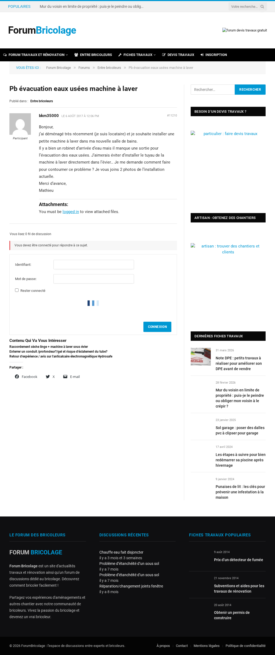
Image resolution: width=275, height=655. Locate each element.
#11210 (172, 115)
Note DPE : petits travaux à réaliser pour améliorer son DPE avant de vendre (239, 363)
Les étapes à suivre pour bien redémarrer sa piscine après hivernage (241, 460)
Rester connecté (32, 291)
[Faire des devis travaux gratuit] (244, 30)
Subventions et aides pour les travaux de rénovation (239, 588)
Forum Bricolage (58, 68)
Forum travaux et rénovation (36, 55)
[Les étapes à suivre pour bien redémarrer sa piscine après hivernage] (201, 453)
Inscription (216, 55)
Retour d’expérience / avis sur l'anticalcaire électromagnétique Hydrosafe (60, 356)
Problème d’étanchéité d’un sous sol (129, 563)
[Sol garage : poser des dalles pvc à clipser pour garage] (201, 426)
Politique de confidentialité (246, 646)
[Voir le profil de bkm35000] (20, 134)
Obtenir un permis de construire (232, 615)
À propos (163, 646)
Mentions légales (207, 646)
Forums (84, 68)
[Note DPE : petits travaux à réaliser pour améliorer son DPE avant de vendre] (201, 356)
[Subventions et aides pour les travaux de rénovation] (199, 584)
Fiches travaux (138, 55)
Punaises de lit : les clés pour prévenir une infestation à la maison (240, 492)
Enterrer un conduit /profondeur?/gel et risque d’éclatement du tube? (58, 351)
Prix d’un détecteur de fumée (238, 560)
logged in (71, 211)
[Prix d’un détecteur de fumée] (199, 558)
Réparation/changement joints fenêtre (131, 586)
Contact (182, 646)
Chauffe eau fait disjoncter (121, 552)
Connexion (157, 327)
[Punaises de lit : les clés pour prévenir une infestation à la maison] (201, 485)
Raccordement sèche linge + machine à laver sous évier (48, 347)
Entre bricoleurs (96, 55)
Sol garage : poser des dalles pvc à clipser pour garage (240, 430)
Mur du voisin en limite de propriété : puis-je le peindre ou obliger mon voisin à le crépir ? (93, 6)
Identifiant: (23, 265)
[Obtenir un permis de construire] (199, 611)
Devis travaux (181, 55)
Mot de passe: (26, 279)
